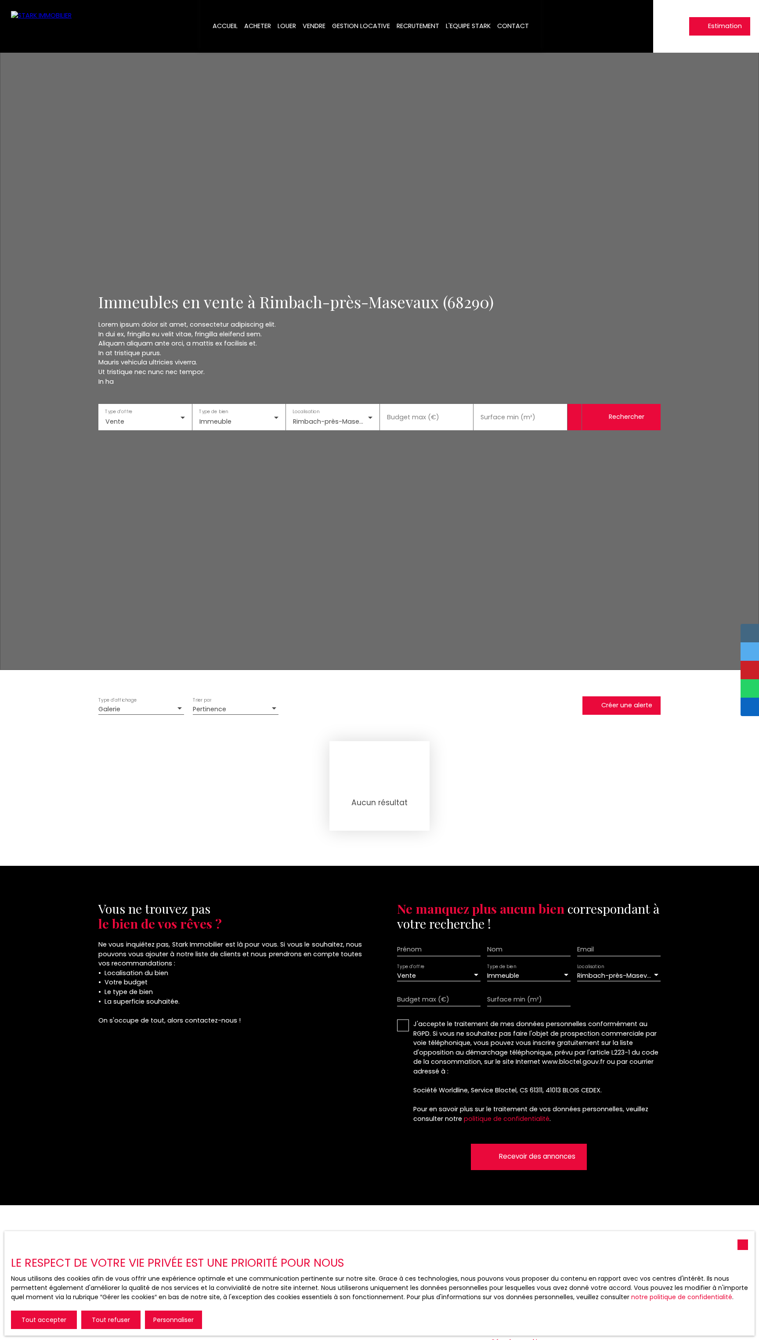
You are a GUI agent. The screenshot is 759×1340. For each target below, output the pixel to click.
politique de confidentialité (506, 1118)
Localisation (306, 411)
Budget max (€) (413, 417)
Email (585, 949)
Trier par (202, 700)
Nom (494, 949)
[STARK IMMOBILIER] (44, 26)
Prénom (409, 949)
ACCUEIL (225, 26)
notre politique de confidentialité (681, 1297)
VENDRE (314, 26)
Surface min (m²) (508, 417)
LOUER (287, 26)
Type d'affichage (117, 700)
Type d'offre (118, 411)
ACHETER (257, 26)
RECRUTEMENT (418, 26)
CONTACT (513, 26)
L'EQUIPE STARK (468, 26)
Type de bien (213, 411)
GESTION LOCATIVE (361, 26)
